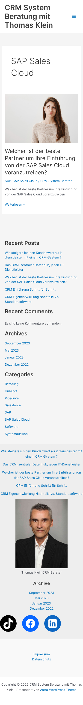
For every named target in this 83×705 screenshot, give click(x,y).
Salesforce (13, 405)
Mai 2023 (12, 350)
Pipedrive (12, 398)
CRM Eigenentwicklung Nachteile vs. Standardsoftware (42, 493)
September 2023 (17, 343)
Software (11, 426)
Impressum (41, 654)
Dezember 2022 (17, 364)
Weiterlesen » (15, 204)
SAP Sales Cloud (25, 181)
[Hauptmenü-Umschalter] (74, 16)
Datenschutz (41, 659)
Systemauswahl (16, 434)
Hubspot (11, 391)
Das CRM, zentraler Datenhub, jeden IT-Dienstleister (41, 464)
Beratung (11, 384)
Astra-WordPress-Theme (58, 690)
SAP (8, 181)
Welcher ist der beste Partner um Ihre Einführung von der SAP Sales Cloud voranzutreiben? (40, 162)
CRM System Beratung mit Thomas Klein (29, 16)
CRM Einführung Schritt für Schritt (30, 289)
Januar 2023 (14, 357)
